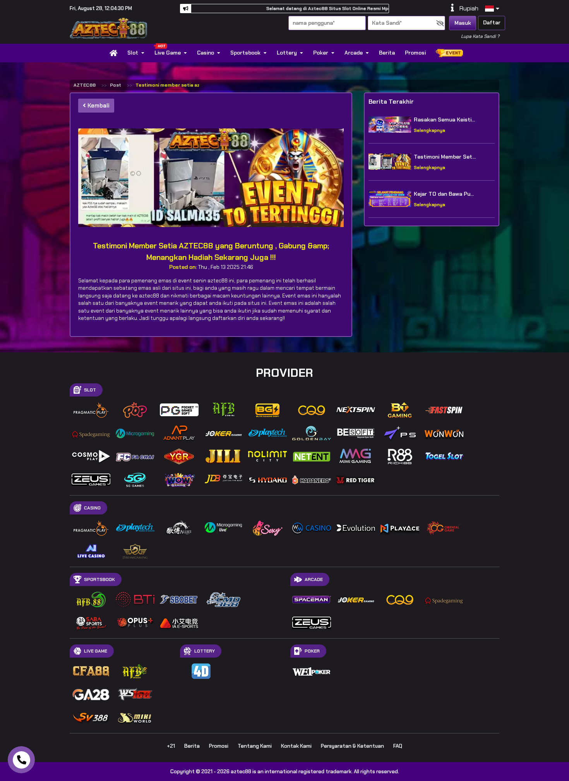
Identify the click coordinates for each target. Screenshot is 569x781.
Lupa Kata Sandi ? (480, 36)
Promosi (415, 52)
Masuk (462, 22)
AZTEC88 (85, 85)
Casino (205, 52)
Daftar (491, 22)
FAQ (397, 746)
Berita (387, 52)
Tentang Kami (255, 746)
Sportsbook (245, 52)
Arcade (353, 52)
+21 (171, 746)
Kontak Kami (296, 746)
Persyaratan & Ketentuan (352, 746)
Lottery (287, 52)
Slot (132, 52)
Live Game (167, 52)
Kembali (98, 105)
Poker (320, 52)
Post (115, 85)
